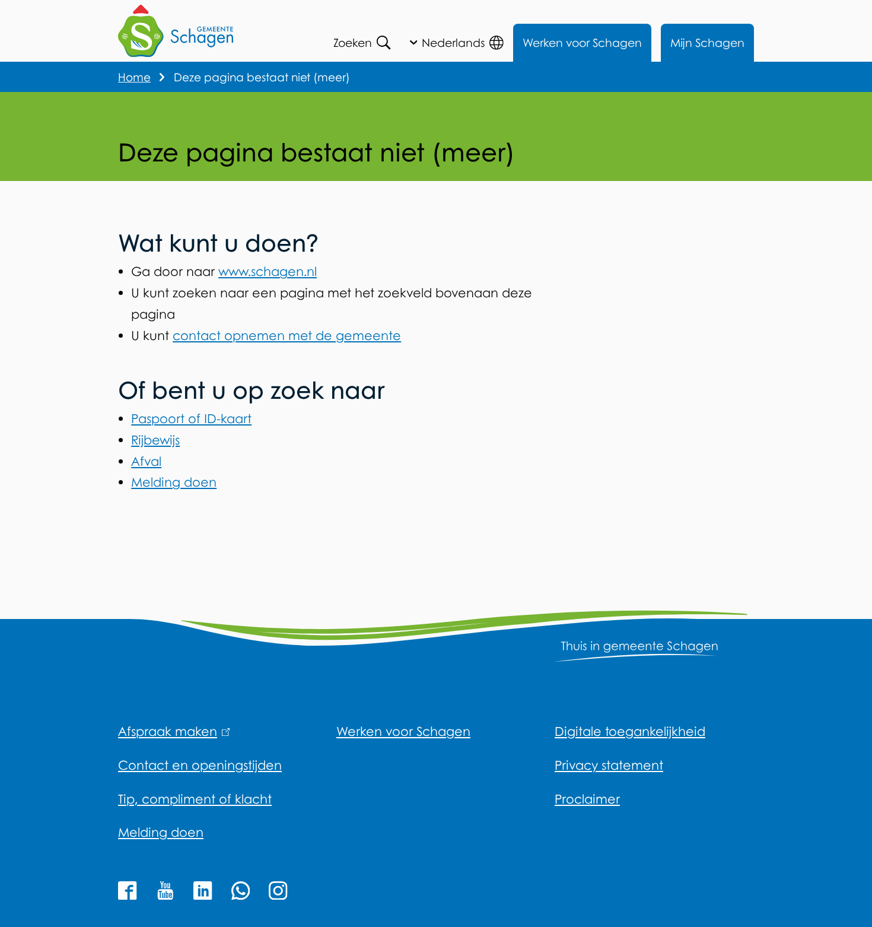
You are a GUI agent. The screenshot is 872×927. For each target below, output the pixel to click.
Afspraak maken (171, 731)
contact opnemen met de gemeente (287, 335)
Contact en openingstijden (200, 765)
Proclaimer (587, 799)
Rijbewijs (155, 439)
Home (134, 77)
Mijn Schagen (707, 42)
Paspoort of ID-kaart (191, 418)
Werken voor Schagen (582, 42)
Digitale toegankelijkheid (630, 731)
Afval (146, 461)
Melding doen (174, 482)
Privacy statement (609, 765)
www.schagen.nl (267, 271)
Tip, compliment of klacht (195, 799)
